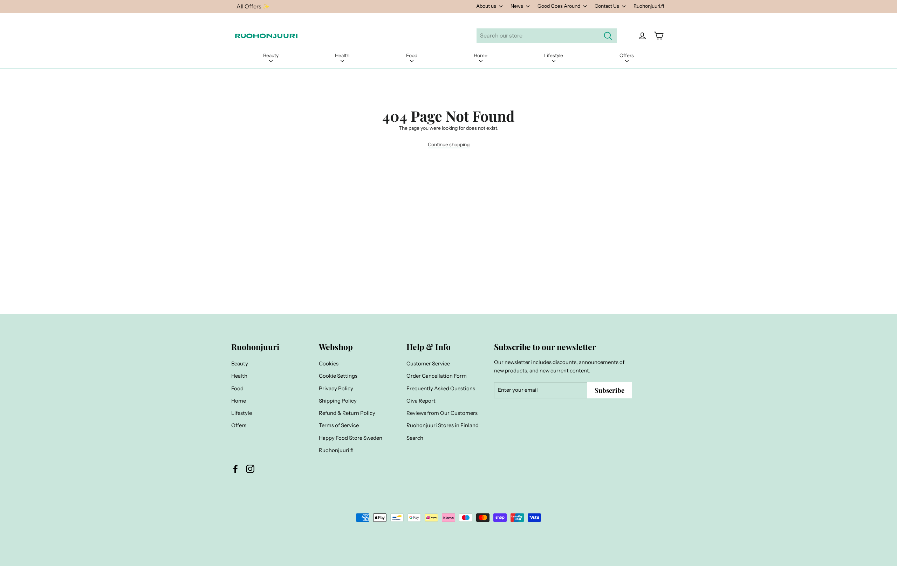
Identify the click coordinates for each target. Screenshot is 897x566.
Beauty (271, 55)
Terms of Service (339, 425)
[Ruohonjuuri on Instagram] (250, 468)
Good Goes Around (559, 6)
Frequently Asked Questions (440, 388)
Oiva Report (421, 401)
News (517, 6)
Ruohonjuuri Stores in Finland (442, 425)
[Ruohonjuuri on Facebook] (235, 468)
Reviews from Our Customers (442, 413)
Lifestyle (553, 55)
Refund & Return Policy (347, 413)
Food (411, 55)
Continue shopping (449, 144)
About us (486, 6)
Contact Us (607, 6)
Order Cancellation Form (436, 376)
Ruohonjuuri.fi (649, 6)
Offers (626, 55)
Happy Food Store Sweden (350, 438)
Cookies (328, 364)
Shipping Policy (338, 401)
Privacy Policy (336, 388)
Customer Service (428, 364)
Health (342, 55)
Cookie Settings (338, 376)
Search (414, 438)
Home (480, 55)
